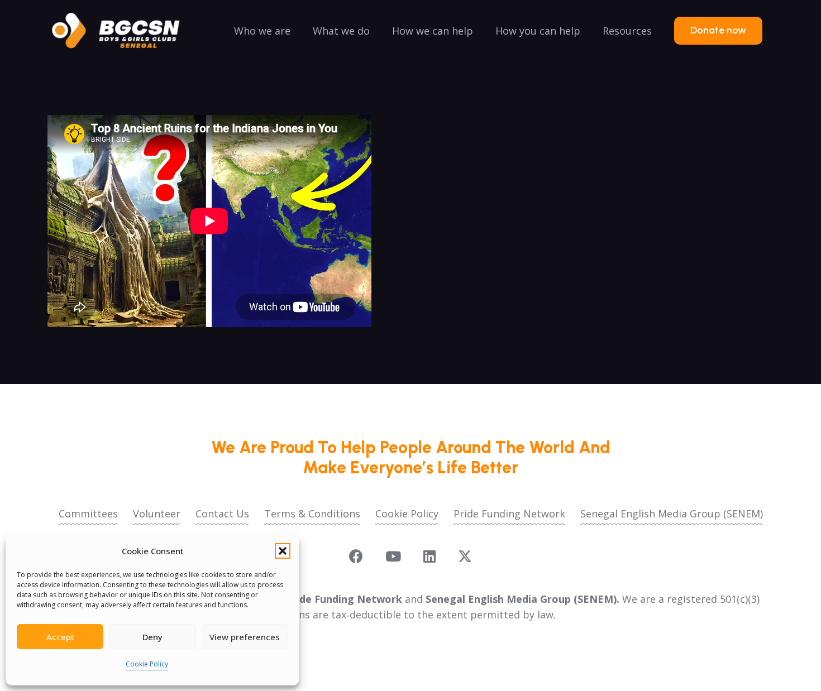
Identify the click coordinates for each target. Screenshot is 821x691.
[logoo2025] (123, 30)
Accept (60, 636)
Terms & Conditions (312, 513)
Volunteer (156, 513)
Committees (88, 513)
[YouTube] (393, 556)
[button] (282, 550)
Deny (152, 636)
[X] (465, 556)
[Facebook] (356, 556)
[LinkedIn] (429, 556)
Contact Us (222, 513)
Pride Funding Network (509, 513)
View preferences (244, 636)
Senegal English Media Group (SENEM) (671, 513)
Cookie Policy (147, 664)
